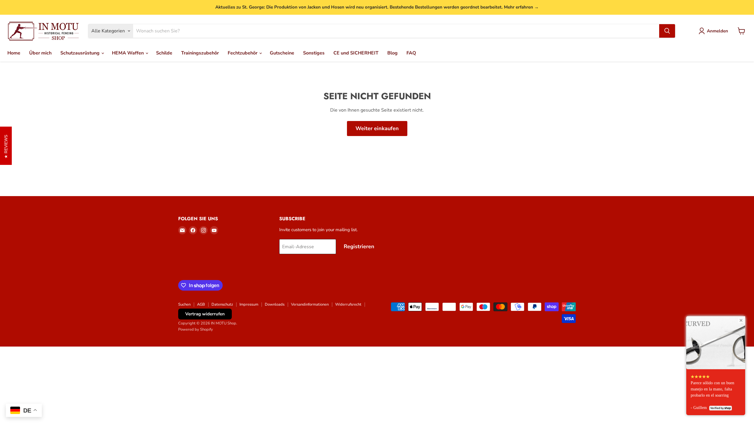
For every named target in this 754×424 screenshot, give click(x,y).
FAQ (411, 53)
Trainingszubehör (200, 53)
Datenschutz (222, 304)
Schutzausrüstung (80, 53)
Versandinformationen (310, 304)
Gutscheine (282, 53)
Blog (392, 53)
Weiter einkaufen (377, 128)
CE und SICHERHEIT (355, 53)
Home (13, 53)
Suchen (184, 304)
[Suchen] (667, 31)
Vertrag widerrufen (205, 314)
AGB (201, 304)
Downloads (275, 304)
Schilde (164, 53)
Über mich (40, 53)
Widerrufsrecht (348, 304)
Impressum (248, 304)
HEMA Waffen (128, 53)
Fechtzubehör (243, 53)
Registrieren (359, 246)
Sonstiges (314, 53)
